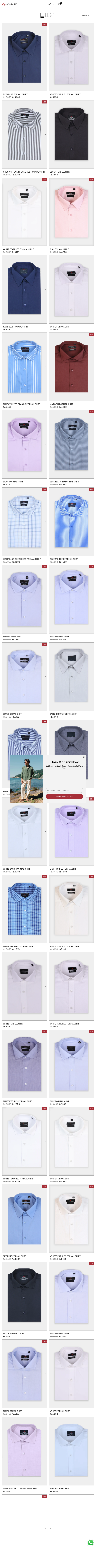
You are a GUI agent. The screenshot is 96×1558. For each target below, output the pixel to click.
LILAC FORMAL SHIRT (13, 482)
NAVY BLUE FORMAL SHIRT (15, 327)
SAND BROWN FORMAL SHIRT (64, 714)
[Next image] (45, 57)
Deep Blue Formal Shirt (15, 94)
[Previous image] (51, 212)
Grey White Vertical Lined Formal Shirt (24, 172)
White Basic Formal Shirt (16, 869)
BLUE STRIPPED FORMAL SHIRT (64, 559)
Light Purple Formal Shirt (64, 869)
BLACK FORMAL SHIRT (60, 172)
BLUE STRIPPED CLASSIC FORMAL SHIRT (21, 404)
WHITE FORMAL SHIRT (60, 327)
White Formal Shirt (60, 1179)
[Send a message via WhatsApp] (91, 1543)
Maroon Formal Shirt (61, 404)
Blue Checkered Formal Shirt (18, 946)
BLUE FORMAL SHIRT (12, 637)
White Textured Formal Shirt (18, 249)
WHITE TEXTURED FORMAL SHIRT (65, 94)
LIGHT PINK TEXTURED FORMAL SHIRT (20, 1488)
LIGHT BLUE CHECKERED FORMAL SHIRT (22, 559)
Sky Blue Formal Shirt (14, 1256)
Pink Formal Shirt (59, 249)
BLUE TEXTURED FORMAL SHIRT (64, 482)
